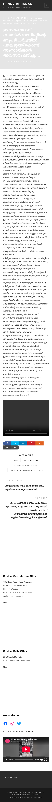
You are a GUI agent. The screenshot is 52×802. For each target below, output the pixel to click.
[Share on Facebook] (7, 443)
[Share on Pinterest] (31, 443)
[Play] (6, 759)
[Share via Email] (7, 447)
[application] (26, 749)
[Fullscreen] (45, 759)
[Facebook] (5, 723)
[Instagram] (12, 723)
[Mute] (41, 759)
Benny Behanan (17, 4)
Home (6, 18)
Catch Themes (34, 797)
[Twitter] (19, 723)
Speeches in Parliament (27, 465)
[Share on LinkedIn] (23, 443)
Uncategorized (19, 18)
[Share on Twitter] (15, 443)
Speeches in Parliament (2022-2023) (26, 470)
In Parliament (31, 460)
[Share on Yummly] (39, 443)
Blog (16, 460)
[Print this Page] (15, 447)
